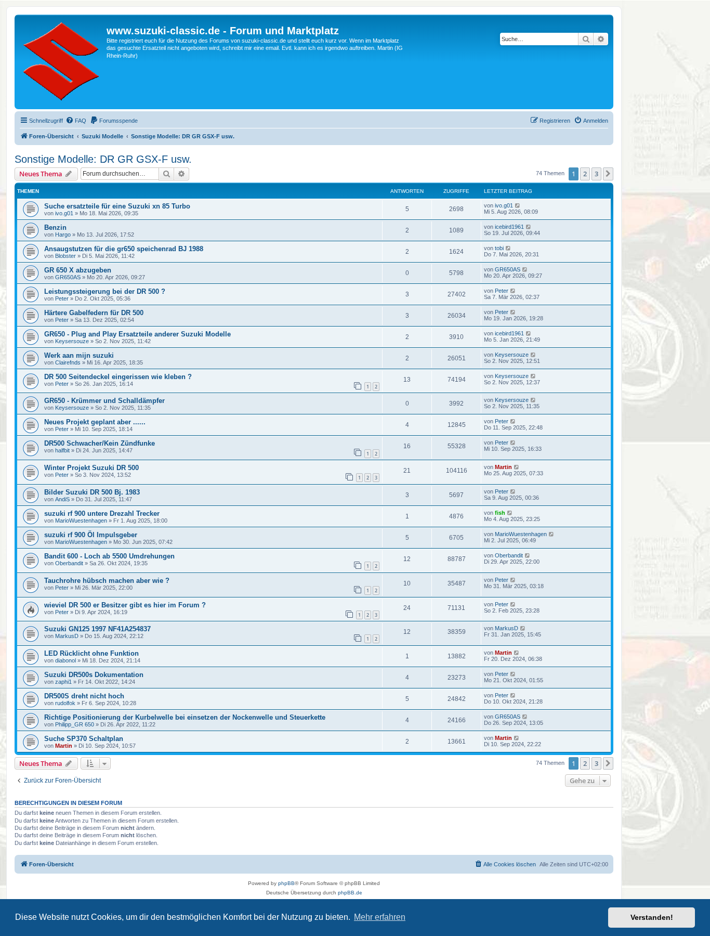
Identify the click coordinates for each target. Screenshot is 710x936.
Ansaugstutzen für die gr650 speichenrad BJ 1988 (123, 249)
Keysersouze (72, 341)
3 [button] (596, 173)
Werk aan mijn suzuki (79, 355)
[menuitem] (75, 120)
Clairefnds (68, 362)
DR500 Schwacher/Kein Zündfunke (99, 443)
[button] (608, 173)
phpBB (286, 883)
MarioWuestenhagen (81, 520)
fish (500, 513)
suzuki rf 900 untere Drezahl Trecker (102, 513)
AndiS (62, 499)
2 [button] (585, 173)
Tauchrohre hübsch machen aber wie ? (106, 580)
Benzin (55, 227)
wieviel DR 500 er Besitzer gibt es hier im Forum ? (125, 605)
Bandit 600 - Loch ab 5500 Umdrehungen (109, 556)
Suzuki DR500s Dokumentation (93, 675)
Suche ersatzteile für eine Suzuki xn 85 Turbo (117, 206)
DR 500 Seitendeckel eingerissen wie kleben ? (118, 377)
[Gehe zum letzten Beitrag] (518, 205)
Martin (503, 467)
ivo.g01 (64, 213)
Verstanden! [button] (651, 917)
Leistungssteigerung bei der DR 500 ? (104, 291)
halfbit (62, 450)
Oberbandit (69, 563)
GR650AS (68, 277)
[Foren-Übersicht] (62, 62)
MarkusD (66, 636)
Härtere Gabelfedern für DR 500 (93, 313)
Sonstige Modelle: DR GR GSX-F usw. (103, 159)
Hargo (63, 234)
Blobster (65, 256)
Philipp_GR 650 (74, 724)
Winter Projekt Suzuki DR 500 (91, 468)
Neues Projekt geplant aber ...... (95, 422)
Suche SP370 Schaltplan (83, 739)
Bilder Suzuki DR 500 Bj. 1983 (92, 492)
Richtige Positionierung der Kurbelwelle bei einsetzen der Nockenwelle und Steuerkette (184, 717)
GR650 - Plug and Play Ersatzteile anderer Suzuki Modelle (137, 334)
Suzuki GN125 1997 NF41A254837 (97, 629)
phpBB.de (350, 892)
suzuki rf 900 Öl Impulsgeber (90, 535)
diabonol (65, 660)
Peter (62, 298)
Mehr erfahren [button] (379, 917)
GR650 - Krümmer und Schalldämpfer (104, 401)
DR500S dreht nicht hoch (84, 696)
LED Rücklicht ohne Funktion (91, 653)
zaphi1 (63, 682)
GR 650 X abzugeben (77, 270)
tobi (499, 248)
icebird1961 (509, 227)
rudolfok (65, 703)
